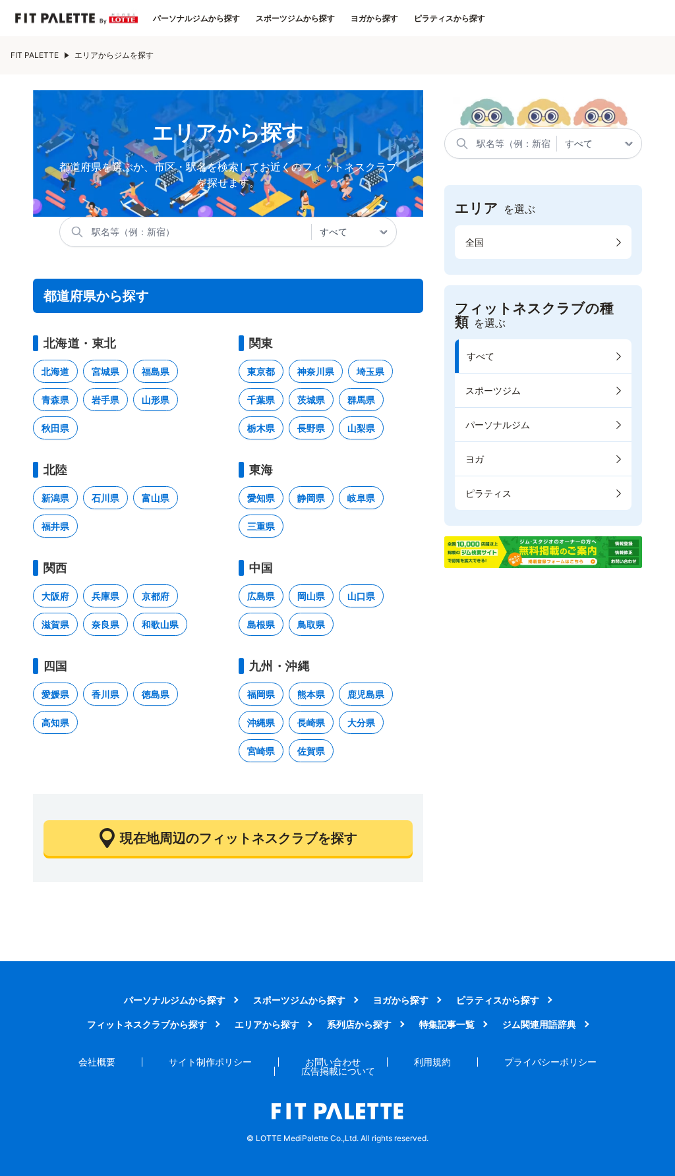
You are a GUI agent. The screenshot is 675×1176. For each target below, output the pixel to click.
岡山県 (311, 596)
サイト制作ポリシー (210, 1061)
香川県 (105, 694)
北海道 (55, 371)
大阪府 (55, 596)
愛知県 (261, 497)
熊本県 (311, 694)
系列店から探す (359, 1024)
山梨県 (361, 428)
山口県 (361, 596)
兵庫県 (105, 596)
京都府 (155, 596)
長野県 (311, 428)
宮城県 (105, 371)
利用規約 (432, 1061)
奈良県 (105, 624)
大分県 (361, 722)
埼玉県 (370, 371)
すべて (480, 356)
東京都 (261, 371)
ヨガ (474, 458)
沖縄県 (261, 722)
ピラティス (488, 493)
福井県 (55, 526)
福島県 (155, 371)
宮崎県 (261, 750)
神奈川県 (315, 371)
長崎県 (311, 722)
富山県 (155, 497)
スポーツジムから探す (295, 18)
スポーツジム (493, 390)
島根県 (261, 624)
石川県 (105, 497)
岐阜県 (361, 497)
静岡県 (311, 497)
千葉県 (261, 399)
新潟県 (55, 497)
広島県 (261, 596)
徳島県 (155, 694)
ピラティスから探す (449, 18)
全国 (474, 242)
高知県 (55, 722)
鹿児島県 (365, 694)
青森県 (55, 399)
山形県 (155, 399)
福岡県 (261, 694)
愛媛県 (55, 694)
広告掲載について (338, 1071)
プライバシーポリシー (550, 1061)
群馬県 (361, 399)
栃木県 (261, 428)
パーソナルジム (497, 424)
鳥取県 (311, 624)
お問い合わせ (333, 1061)
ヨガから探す (374, 18)
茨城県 (311, 399)
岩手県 (105, 399)
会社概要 (96, 1061)
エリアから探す (267, 1024)
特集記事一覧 (447, 1024)
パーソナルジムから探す (196, 18)
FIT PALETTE (35, 55)
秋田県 (55, 428)
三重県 (261, 526)
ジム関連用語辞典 (539, 1024)
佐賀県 (311, 750)
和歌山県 (160, 624)
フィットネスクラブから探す (147, 1024)
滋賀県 (55, 624)
